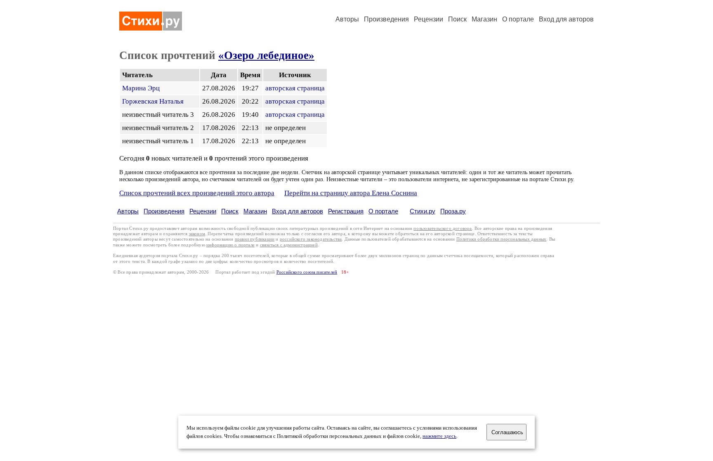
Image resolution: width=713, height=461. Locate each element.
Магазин (484, 19)
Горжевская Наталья (153, 101)
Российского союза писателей (306, 272)
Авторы (347, 19)
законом (197, 234)
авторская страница (295, 88)
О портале (383, 211)
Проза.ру (453, 211)
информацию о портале (230, 245)
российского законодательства (311, 239)
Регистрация (346, 211)
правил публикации (254, 239)
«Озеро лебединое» (266, 55)
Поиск (457, 19)
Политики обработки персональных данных (501, 239)
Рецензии (428, 19)
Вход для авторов (566, 19)
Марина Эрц (141, 88)
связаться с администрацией (289, 245)
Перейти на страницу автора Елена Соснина (350, 193)
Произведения (386, 19)
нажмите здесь (439, 436)
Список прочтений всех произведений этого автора (196, 193)
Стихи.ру (422, 211)
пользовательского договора (442, 228)
